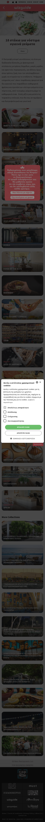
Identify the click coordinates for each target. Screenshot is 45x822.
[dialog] (22, 411)
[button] (22, 438)
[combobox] (37, 382)
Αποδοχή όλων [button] (23, 427)
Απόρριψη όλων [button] (23, 433)
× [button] (40, 382)
